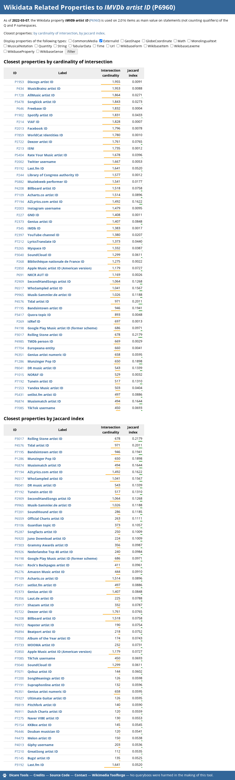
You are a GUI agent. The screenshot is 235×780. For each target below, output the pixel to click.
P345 (20, 228)
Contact (81, 775)
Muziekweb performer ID (47, 181)
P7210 (19, 751)
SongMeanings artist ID (46, 678)
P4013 (19, 745)
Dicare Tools (18, 775)
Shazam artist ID (41, 605)
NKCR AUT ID (38, 275)
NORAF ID (35, 374)
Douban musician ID (43, 731)
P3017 (19, 335)
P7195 (19, 308)
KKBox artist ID (39, 725)
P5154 (19, 725)
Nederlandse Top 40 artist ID (50, 552)
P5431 (19, 394)
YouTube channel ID (43, 235)
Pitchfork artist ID (42, 705)
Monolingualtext (203, 41)
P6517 (19, 288)
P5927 (19, 698)
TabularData (82, 46)
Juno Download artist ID (47, 538)
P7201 (19, 512)
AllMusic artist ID (41, 95)
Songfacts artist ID (42, 532)
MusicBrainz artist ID (44, 88)
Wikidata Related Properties (49, 7)
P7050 (19, 638)
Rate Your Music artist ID (47, 155)
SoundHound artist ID (45, 512)
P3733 (19, 645)
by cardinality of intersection (56, 33)
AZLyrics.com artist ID (45, 201)
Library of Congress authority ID (53, 175)
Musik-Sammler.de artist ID (49, 295)
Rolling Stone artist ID (45, 335)
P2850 (19, 268)
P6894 (19, 631)
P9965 (19, 295)
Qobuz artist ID (40, 671)
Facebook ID (37, 128)
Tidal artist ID (38, 301)
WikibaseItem (158, 46)
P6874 (19, 401)
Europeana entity (41, 348)
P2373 (19, 221)
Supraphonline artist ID (46, 685)
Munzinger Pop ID (42, 361)
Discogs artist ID (40, 82)
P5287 (19, 532)
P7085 (19, 408)
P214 (20, 122)
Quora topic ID (39, 315)
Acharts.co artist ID (43, 195)
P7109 (19, 195)
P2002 (19, 161)
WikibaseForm (131, 46)
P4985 (19, 341)
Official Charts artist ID (46, 518)
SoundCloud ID (39, 255)
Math (182, 41)
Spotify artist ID (40, 115)
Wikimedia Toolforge (108, 775)
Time (100, 46)
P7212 (19, 241)
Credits (39, 775)
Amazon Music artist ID (46, 572)
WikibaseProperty (21, 51)
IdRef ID (34, 321)
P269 (20, 321)
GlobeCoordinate (159, 41)
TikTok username (41, 408)
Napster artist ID (41, 625)
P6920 (19, 538)
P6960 (94, 20)
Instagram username (44, 208)
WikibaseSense (51, 51)
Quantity (45, 46)
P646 (20, 108)
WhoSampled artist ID (45, 288)
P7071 (19, 671)
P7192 (19, 381)
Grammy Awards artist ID (48, 545)
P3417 (19, 315)
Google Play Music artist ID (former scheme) (62, 328)
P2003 (19, 208)
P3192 (19, 168)
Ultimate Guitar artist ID (47, 698)
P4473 (19, 738)
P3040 (19, 255)
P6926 (19, 552)
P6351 (19, 354)
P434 (20, 88)
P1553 (19, 388)
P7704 (19, 348)
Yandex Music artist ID (45, 388)
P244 (20, 175)
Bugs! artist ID (39, 758)
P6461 (19, 565)
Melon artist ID (39, 738)
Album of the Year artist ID (49, 638)
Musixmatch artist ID (44, 401)
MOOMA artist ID (41, 645)
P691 (20, 275)
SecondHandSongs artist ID (49, 281)
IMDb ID (34, 228)
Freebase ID (37, 108)
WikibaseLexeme (187, 46)
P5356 (19, 598)
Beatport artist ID (41, 631)
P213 (20, 148)
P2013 (19, 128)
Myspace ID (37, 248)
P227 (20, 215)
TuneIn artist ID (40, 381)
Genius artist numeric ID (47, 354)
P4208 (19, 188)
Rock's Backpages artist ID (48, 565)
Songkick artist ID (42, 102)
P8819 (19, 705)
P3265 (19, 248)
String (62, 46)
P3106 (19, 525)
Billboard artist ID (42, 188)
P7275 (19, 718)
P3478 (19, 102)
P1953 (19, 82)
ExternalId (111, 41)
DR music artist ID (42, 368)
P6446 (19, 731)
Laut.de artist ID (40, 598)
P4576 (19, 301)
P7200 (19, 678)
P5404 (19, 155)
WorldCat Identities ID (45, 135)
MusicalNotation (20, 46)
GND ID (33, 215)
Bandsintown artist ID (45, 308)
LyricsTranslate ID (42, 241)
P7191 (19, 685)
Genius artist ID (40, 221)
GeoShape (132, 41)
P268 (20, 261)
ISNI (31, 148)
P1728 (19, 95)
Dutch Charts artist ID (45, 711)
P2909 (19, 281)
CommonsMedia (85, 41)
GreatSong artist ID (43, 751)
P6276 (19, 572)
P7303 (19, 545)
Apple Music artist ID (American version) (60, 268)
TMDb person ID (40, 341)
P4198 (19, 328)
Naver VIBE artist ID (43, 718)
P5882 (19, 181)
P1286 (19, 361)
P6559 (19, 518)
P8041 (19, 368)
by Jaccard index (91, 33)
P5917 (19, 605)
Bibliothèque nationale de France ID (56, 261)
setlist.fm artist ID (42, 394)
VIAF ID (33, 122)
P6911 (19, 711)
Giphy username (40, 745)
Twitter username (42, 161)
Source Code (60, 775)
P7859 (19, 135)
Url (112, 46)
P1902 (19, 115)
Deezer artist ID (40, 142)
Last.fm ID (36, 168)
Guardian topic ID (41, 525)
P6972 (19, 625)
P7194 (19, 201)
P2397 (19, 235)
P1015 (19, 374)
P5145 (19, 758)
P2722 (19, 142)
